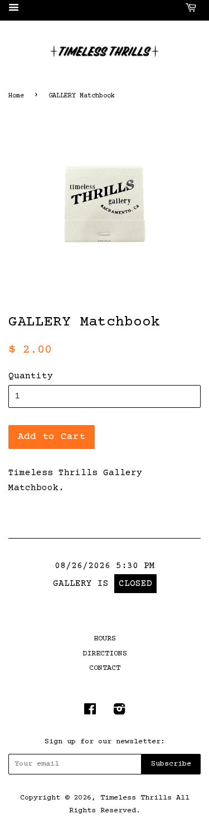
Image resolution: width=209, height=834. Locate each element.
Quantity (30, 376)
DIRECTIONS (104, 653)
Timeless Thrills (136, 797)
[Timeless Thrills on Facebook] (90, 712)
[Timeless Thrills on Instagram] (119, 712)
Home (16, 96)
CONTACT (104, 668)
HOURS (105, 638)
